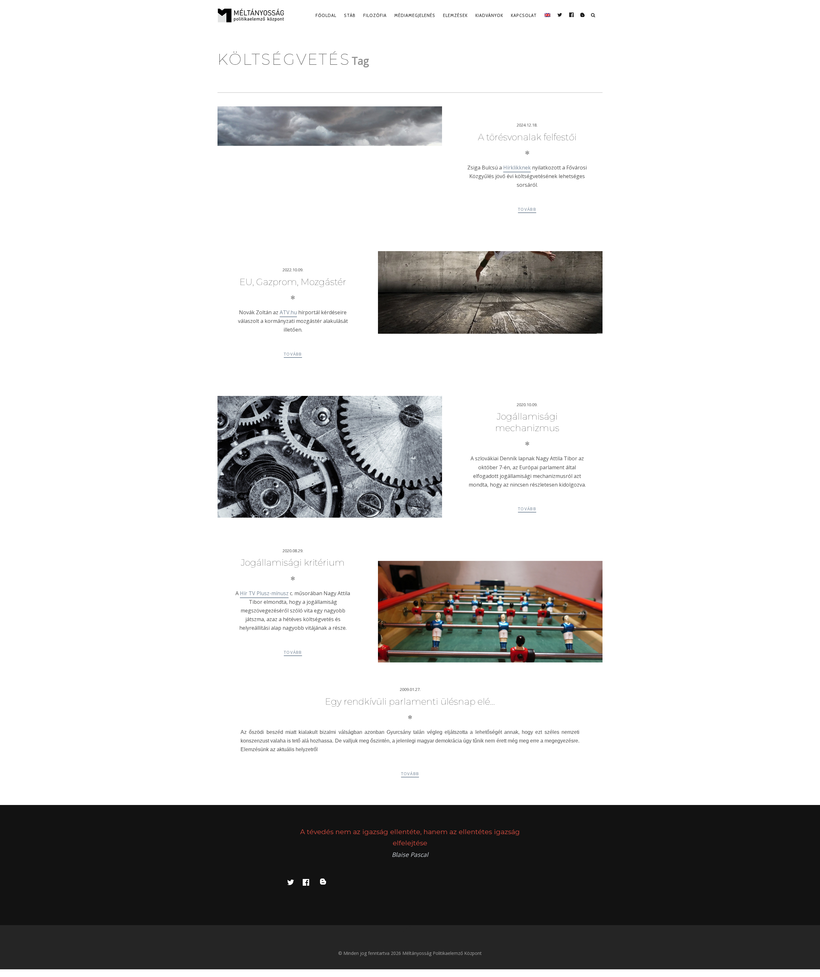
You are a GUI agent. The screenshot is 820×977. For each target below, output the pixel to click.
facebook (310, 882)
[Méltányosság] (253, 15)
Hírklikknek (517, 167)
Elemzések (455, 15)
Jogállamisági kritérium (293, 562)
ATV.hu (288, 312)
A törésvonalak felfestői (527, 137)
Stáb (350, 15)
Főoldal (326, 15)
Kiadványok (489, 15)
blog (327, 882)
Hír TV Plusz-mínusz (264, 593)
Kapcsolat (524, 15)
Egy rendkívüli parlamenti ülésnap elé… (410, 701)
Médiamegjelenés (414, 15)
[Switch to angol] (547, 15)
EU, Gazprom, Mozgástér (293, 281)
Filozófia (375, 15)
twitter (294, 882)
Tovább (527, 209)
